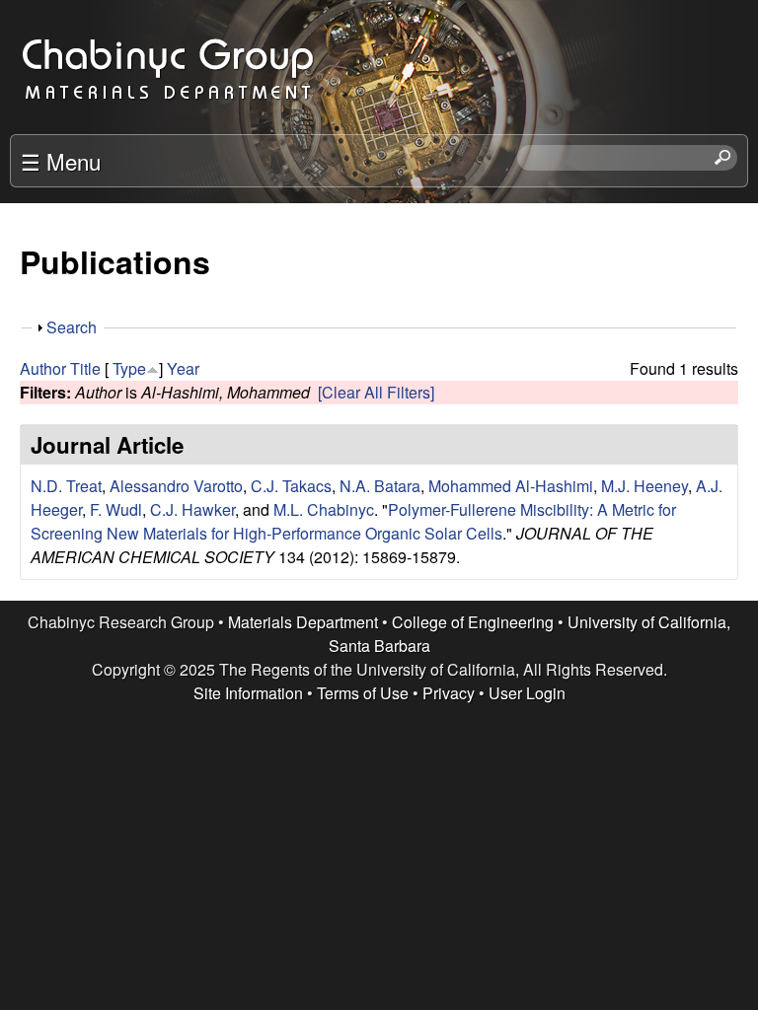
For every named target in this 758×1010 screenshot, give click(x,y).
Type (129, 368)
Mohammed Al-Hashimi (510, 485)
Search (71, 327)
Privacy (448, 693)
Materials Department (303, 622)
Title (85, 368)
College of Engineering (473, 622)
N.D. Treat (66, 485)
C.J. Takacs (291, 485)
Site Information (248, 693)
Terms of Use (363, 693)
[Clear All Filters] (376, 392)
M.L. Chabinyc (323, 509)
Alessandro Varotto (176, 485)
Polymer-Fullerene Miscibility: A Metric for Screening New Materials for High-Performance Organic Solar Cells (353, 521)
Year (183, 368)
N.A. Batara (380, 485)
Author (43, 368)
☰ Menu (61, 161)
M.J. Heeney (644, 485)
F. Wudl (116, 509)
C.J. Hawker (192, 509)
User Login (527, 693)
